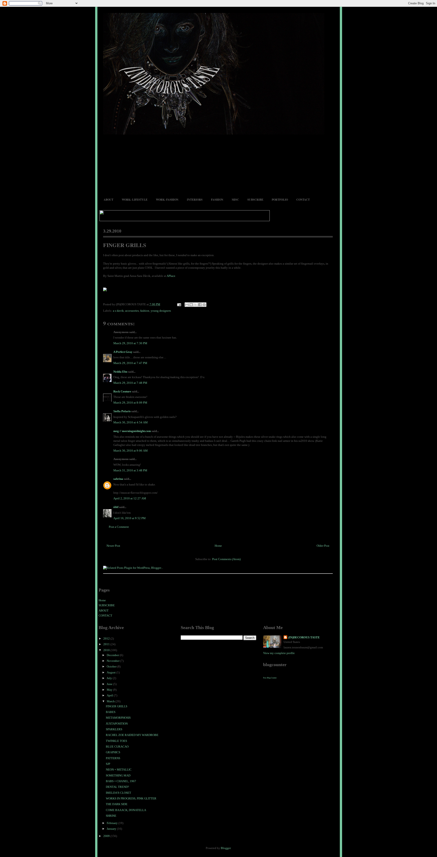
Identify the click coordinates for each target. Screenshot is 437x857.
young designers (161, 310)
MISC (235, 200)
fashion (144, 310)
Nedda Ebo (120, 371)
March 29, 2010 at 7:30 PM (130, 343)
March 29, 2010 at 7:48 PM (130, 382)
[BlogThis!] (191, 304)
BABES (110, 712)
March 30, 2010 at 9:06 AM (130, 450)
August (111, 672)
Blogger (226, 848)
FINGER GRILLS (124, 245)
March (111, 701)
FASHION (217, 200)
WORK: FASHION (167, 200)
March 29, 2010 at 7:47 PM (130, 363)
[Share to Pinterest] (204, 304)
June (110, 684)
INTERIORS (195, 200)
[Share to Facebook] (200, 304)
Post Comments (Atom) (226, 559)
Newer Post (113, 545)
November (113, 660)
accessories (132, 310)
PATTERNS (113, 758)
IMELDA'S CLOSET (118, 792)
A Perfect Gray (122, 352)
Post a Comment (119, 526)
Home (218, 545)
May (110, 689)
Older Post (323, 545)
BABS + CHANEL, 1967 (121, 781)
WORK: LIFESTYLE (134, 200)
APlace (171, 276)
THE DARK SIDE (116, 804)
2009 (106, 836)
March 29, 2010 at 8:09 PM (130, 402)
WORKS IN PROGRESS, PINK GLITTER (131, 798)
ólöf (115, 507)
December (113, 655)
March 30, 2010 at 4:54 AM (130, 422)
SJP (108, 764)
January (112, 828)
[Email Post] (179, 304)
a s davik (118, 310)
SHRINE (111, 815)
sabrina (118, 478)
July (110, 678)
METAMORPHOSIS (118, 717)
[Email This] (187, 304)
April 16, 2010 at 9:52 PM (129, 518)
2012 (106, 638)
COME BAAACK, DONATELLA (126, 810)
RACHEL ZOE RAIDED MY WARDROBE (132, 735)
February (112, 823)
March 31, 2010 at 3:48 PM (130, 470)
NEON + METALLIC (119, 769)
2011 (106, 644)
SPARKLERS (114, 729)
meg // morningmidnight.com (132, 431)
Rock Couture (122, 391)
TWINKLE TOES (116, 741)
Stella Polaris (122, 411)
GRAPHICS (113, 752)
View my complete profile (279, 653)
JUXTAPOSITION (117, 723)
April (110, 695)
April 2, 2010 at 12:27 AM (129, 498)
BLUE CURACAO (117, 746)
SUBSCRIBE (255, 200)
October (112, 666)
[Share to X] (195, 304)
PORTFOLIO (280, 200)
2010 (106, 650)
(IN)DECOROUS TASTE (304, 637)
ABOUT (108, 200)
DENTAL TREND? (117, 787)
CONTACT (303, 200)
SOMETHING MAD (118, 775)
